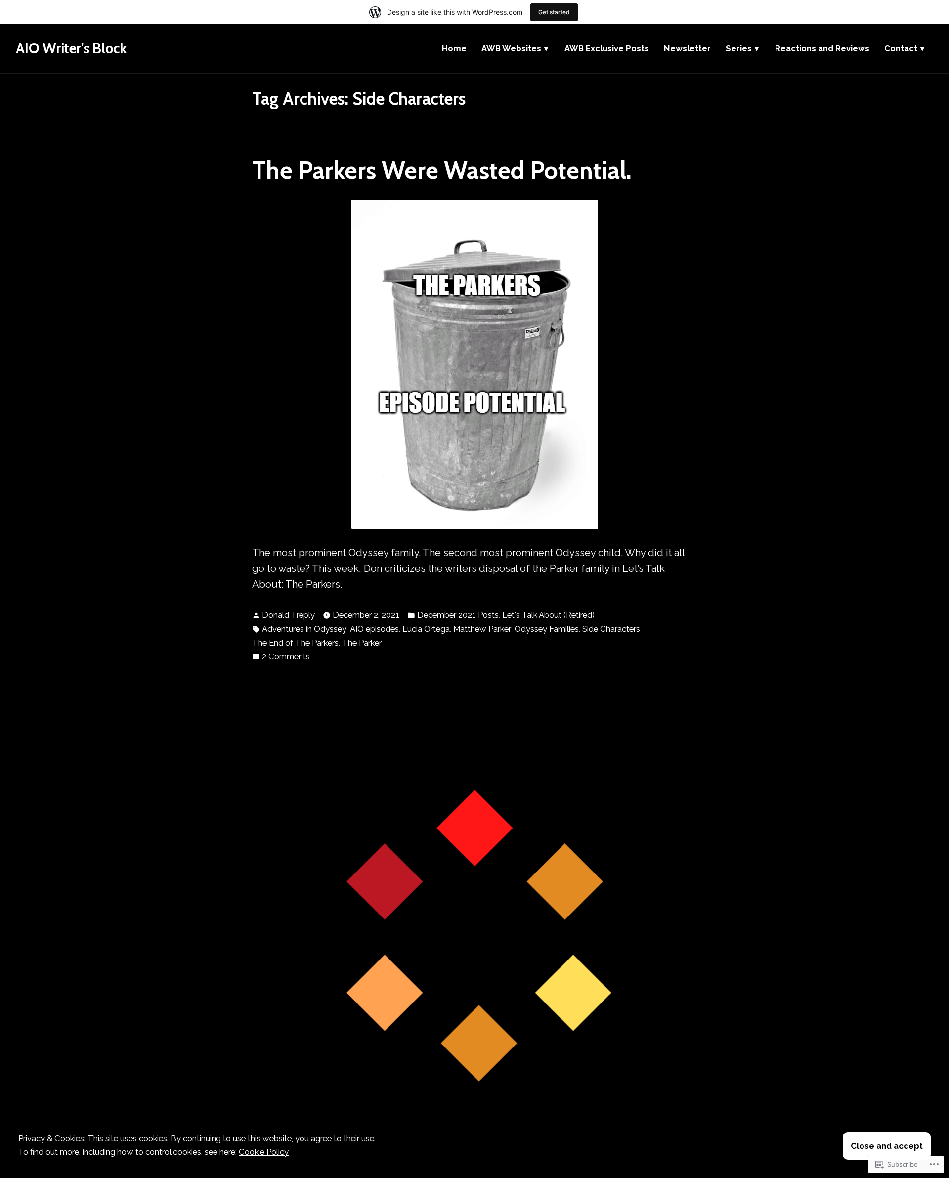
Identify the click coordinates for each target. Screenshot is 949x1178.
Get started (554, 12)
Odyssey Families (547, 629)
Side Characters (611, 629)
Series (739, 48)
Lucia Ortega (426, 629)
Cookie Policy (264, 1152)
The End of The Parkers (295, 643)
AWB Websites (511, 48)
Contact (900, 48)
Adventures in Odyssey (304, 629)
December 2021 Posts (458, 615)
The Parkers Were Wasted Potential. (442, 170)
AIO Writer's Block (71, 48)
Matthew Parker (482, 629)
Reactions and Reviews (822, 48)
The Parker (362, 643)
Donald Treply (288, 615)
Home (454, 48)
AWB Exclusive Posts (606, 48)
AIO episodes (374, 629)
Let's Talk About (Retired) (548, 615)
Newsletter (687, 48)
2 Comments (286, 657)
